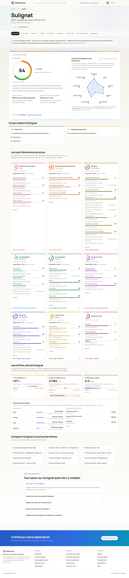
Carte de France (39, 563)
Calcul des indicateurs (73, 557)
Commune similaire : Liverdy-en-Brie (24, 463)
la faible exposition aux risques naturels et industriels (30, 133)
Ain (18, 9)
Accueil (13, 9)
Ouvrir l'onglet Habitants (57, 395)
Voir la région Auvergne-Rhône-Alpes (24, 448)
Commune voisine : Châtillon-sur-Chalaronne (63, 448)
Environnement (83, 33)
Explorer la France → (109, 538)
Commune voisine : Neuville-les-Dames (61, 453)
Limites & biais (70, 563)
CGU (99, 566)
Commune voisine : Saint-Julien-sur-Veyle (97, 453)
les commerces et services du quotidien (82, 133)
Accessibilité (102, 563)
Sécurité (51, 33)
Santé (43, 33)
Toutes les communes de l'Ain (22, 458)
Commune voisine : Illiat (92, 448)
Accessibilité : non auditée (119, 573)
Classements (94, 3)
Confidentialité (102, 560)
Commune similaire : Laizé (57, 463)
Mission (100, 554)
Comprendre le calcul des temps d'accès (73, 43)
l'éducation (16, 137)
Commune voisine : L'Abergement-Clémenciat (27, 453)
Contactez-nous (71, 566)
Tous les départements (41, 560)
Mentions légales (103, 557)
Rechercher (38, 554)
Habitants (95, 33)
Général (16, 33)
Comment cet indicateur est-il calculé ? (22, 183)
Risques (60, 33)
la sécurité (16, 141)
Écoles (35, 33)
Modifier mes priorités (34, 115)
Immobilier (25, 33)
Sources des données (72, 560)
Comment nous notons (73, 554)
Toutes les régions (40, 557)
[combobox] (54, 3)
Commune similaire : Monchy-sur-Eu (60, 458)
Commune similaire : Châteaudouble (96, 458)
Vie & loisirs (70, 33)
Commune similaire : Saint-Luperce (95, 463)
